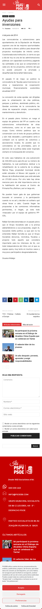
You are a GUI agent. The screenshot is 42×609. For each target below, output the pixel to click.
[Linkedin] (26, 300)
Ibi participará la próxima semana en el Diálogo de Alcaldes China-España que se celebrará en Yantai (26, 547)
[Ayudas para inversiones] (21, 467)
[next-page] (7, 367)
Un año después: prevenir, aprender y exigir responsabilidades (26, 358)
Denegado (21, 594)
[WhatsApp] (20, 300)
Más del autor (28, 325)
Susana (7, 28)
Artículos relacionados (12, 325)
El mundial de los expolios (33, 315)
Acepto (21, 588)
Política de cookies (11, 606)
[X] (10, 300)
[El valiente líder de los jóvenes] (8, 347)
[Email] (31, 300)
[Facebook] (4, 300)
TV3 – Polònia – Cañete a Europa (11, 315)
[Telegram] (37, 300)
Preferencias (21, 600)
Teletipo (12, 16)
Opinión (10, 13)
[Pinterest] (15, 300)
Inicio (4, 13)
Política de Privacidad (28, 606)
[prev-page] (3, 367)
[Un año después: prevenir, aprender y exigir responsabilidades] (8, 358)
